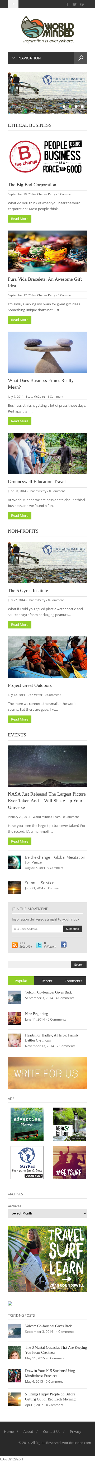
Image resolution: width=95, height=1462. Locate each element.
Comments (73, 980)
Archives (14, 1206)
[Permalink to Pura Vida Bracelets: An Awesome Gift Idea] (47, 250)
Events (17, 734)
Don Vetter (34, 695)
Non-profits (23, 531)
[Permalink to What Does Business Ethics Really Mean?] (47, 352)
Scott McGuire (35, 396)
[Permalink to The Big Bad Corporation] (47, 156)
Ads (11, 1098)
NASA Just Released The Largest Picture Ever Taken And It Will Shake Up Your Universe (47, 800)
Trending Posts (21, 1315)
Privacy (75, 1431)
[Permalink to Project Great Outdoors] (47, 656)
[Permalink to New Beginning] (14, 1018)
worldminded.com (76, 1442)
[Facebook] (67, 4)
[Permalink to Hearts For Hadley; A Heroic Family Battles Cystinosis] (14, 1040)
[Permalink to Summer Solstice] (14, 887)
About (28, 1431)
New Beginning (36, 1014)
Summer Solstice (39, 882)
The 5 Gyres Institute (28, 590)
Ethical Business (29, 125)
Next (83, 93)
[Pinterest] (81, 4)
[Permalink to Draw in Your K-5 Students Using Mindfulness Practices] (14, 1375)
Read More (19, 218)
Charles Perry (46, 194)
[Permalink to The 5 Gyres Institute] (47, 562)
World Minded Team (46, 817)
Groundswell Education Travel (37, 481)
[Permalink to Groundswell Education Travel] (47, 453)
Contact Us (51, 1431)
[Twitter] (74, 4)
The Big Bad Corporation (32, 184)
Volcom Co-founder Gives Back (48, 992)
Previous (12, 93)
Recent (47, 980)
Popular (21, 980)
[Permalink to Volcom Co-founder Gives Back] (14, 997)
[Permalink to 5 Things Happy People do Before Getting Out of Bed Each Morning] (14, 1398)
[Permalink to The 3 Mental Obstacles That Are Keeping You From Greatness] (14, 1352)
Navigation (29, 57)
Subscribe (26, 945)
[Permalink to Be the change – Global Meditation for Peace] (14, 862)
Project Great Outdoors (30, 685)
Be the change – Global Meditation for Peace (55, 859)
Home (9, 1431)
